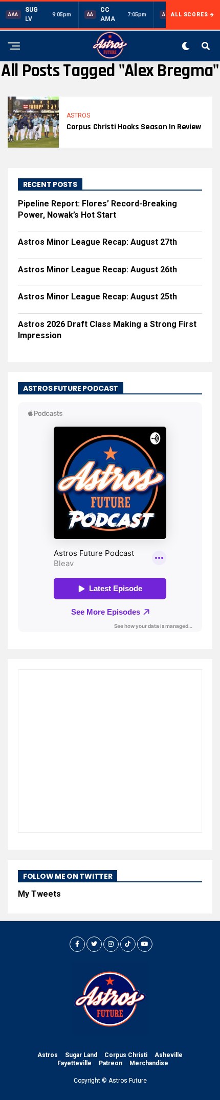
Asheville (169, 1055)
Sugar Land (81, 1055)
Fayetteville (74, 1063)
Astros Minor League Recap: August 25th (97, 296)
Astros (47, 1055)
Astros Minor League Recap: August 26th (97, 269)
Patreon (110, 1063)
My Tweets (39, 894)
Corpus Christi (125, 1055)
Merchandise (148, 1063)
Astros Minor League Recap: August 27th (97, 242)
